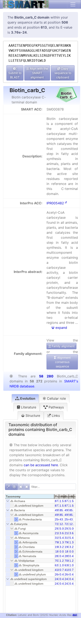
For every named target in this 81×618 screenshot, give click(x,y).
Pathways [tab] (56, 407)
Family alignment (63, 346)
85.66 (73, 510)
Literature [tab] (28, 407)
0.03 (62, 551)
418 (57, 570)
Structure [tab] (32, 415)
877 (57, 501)
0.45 (62, 574)
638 (67, 565)
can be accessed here (41, 465)
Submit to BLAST (14, 75)
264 (57, 574)
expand (60, 327)
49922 (59, 510)
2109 (68, 533)
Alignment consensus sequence (63, 362)
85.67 (63, 510)
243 (57, 579)
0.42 (62, 579)
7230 (58, 524)
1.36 (62, 542)
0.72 (62, 570)
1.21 (62, 560)
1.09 (62, 565)
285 (67, 556)
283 (57, 556)
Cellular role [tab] (56, 398)
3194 (68, 537)
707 (57, 560)
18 (57, 551)
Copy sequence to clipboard (62, 73)
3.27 (62, 547)
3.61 (62, 533)
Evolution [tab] (27, 398)
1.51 (62, 501)
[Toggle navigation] (73, 4)
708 (67, 560)
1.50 (72, 501)
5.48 (62, 537)
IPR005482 (55, 203)
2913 (58, 528)
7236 (68, 524)
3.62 (72, 533)
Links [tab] (55, 415)
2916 (68, 528)
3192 (58, 537)
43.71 (63, 519)
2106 (58, 533)
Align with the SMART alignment (38, 73)
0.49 (62, 556)
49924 (69, 510)
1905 (58, 547)
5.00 (62, 528)
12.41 (63, 524)
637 (57, 565)
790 (57, 542)
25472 (59, 519)
